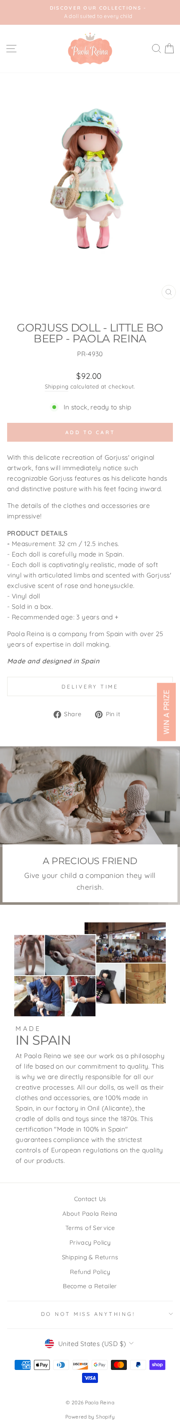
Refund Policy (90, 1272)
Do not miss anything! (88, 1313)
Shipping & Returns (90, 1257)
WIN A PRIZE (166, 712)
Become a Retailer (90, 1286)
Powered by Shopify (90, 1417)
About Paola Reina (90, 1213)
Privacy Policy (90, 1242)
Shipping (56, 386)
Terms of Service (90, 1228)
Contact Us (90, 1199)
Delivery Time (90, 686)
